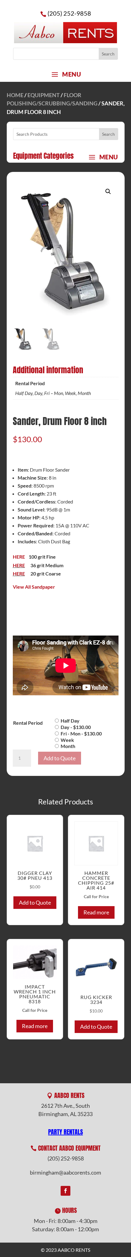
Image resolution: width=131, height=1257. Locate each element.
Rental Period (28, 723)
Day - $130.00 (76, 727)
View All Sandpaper (34, 587)
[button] (108, 191)
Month (68, 746)
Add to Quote (60, 758)
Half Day (70, 720)
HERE (19, 557)
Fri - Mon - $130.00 (81, 733)
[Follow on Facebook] (65, 1191)
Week (67, 740)
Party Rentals (65, 1132)
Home (15, 95)
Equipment (43, 95)
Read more (96, 912)
